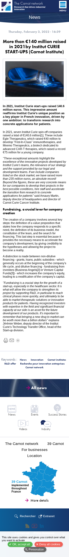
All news (39, 387)
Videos (23, 429)
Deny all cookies (49, 544)
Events (34, 414)
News (11, 414)
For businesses (35, 450)
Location (34, 456)
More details (39, 500)
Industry (45, 429)
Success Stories (57, 414)
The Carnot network (28, 4)
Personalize (36, 549)
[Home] (6, 6)
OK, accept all (21, 544)
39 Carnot (55, 444)
